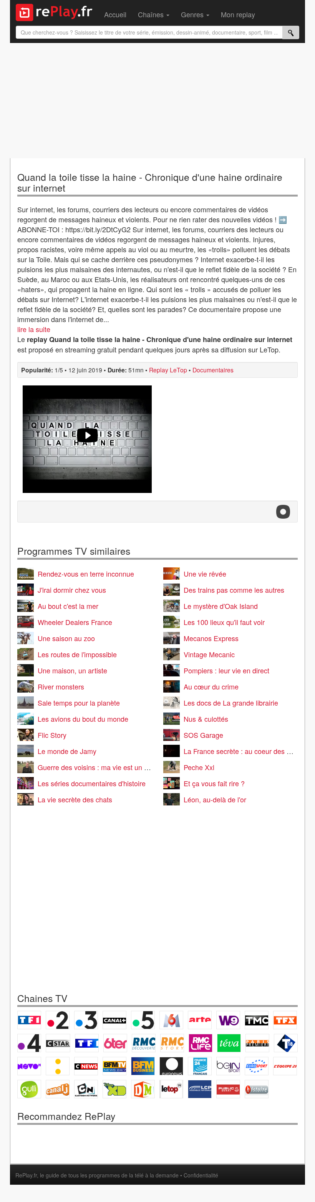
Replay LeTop (168, 369)
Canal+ (114, 1020)
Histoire (257, 1089)
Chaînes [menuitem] (152, 14)
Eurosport (257, 1066)
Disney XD (114, 1089)
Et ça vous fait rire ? (214, 783)
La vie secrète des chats (75, 799)
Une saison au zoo (66, 638)
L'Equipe (285, 1066)
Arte (200, 1020)
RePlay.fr (26, 1175)
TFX (285, 1020)
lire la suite (33, 329)
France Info (58, 1066)
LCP (200, 1089)
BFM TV (114, 1066)
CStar (58, 1043)
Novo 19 (29, 1066)
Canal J (58, 1089)
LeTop (171, 1089)
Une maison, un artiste (72, 670)
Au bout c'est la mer (68, 606)
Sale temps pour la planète (79, 703)
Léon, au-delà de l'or (215, 799)
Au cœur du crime (211, 686)
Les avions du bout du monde (83, 719)
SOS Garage (203, 735)
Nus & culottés (206, 719)
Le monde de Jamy (67, 751)
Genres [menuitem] (193, 14)
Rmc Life (200, 1043)
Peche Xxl (199, 767)
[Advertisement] (157, 100)
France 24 (200, 1066)
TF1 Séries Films (87, 1043)
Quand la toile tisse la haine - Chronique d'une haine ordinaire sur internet (149, 182)
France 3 (86, 1020)
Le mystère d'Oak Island (221, 606)
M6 (171, 1020)
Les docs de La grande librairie (231, 703)
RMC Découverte (144, 1043)
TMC (257, 1020)
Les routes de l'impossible (77, 654)
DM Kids (143, 1089)
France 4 (29, 1043)
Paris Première (257, 1043)
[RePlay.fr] (57, 11)
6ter (115, 1043)
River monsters (61, 686)
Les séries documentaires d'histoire (92, 783)
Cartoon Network (86, 1089)
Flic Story (52, 735)
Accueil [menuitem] (115, 14)
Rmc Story (172, 1043)
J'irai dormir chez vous (72, 590)
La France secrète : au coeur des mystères (249, 751)
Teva (229, 1043)
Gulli (29, 1089)
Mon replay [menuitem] (238, 14)
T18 (286, 1043)
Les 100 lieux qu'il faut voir (224, 622)
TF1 (29, 1020)
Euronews (171, 1066)
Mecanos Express (211, 638)
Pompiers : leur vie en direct (226, 670)
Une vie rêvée (205, 574)
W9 (228, 1020)
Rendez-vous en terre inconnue (86, 574)
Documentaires (213, 369)
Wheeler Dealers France (75, 622)
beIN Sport (228, 1066)
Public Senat (228, 1089)
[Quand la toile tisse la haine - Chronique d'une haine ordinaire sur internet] (87, 439)
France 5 (143, 1020)
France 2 (58, 1020)
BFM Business (143, 1066)
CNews (86, 1066)
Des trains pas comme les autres (234, 590)
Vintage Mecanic (209, 654)
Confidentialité (201, 1175)
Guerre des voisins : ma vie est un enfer (99, 767)
